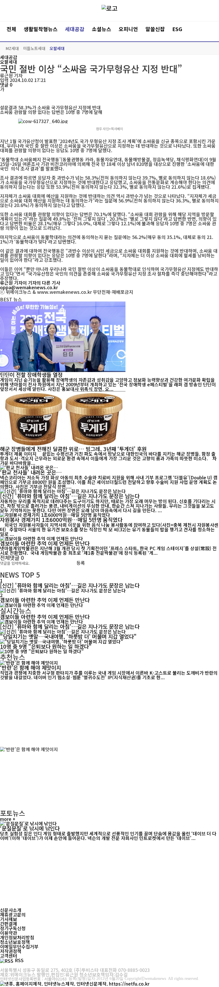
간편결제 (8, 923)
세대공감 (74, 29)
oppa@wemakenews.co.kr (29, 287)
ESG (177, 29)
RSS (19, 960)
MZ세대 (12, 48)
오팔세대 (57, 48)
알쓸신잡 (155, 29)
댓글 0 (6, 84)
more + (7, 818)
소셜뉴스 (101, 29)
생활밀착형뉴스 (41, 29)
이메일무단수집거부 (19, 946)
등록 (80, 562)
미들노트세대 (34, 48)
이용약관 (8, 932)
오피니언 (128, 29)
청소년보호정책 (15, 941)
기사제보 (8, 919)
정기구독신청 (13, 928)
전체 (11, 29)
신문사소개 (10, 909)
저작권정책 (10, 951)
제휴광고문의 (13, 914)
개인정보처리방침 (17, 937)
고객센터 (8, 955)
